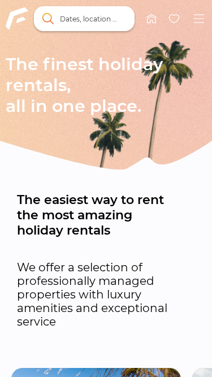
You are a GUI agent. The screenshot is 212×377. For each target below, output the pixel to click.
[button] (151, 18)
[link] (17, 18)
